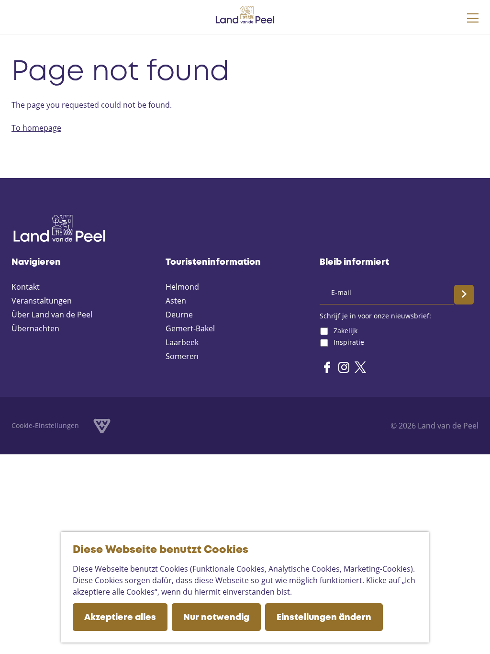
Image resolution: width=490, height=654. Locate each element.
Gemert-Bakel (190, 328)
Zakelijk (345, 330)
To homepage (36, 128)
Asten (176, 300)
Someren (182, 356)
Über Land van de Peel (51, 314)
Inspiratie (349, 342)
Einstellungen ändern (324, 617)
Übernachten (35, 328)
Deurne (179, 314)
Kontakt (25, 287)
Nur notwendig (216, 617)
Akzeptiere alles (120, 617)
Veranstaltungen (41, 300)
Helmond (182, 287)
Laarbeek (182, 342)
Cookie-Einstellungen (45, 425)
